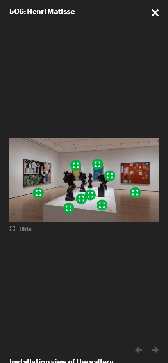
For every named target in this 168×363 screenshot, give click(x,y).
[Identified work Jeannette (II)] (102, 205)
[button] (155, 13)
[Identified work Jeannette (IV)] (81, 199)
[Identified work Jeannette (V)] (90, 195)
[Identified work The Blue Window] (98, 164)
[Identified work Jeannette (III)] (69, 208)
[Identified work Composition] (76, 166)
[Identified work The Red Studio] (135, 193)
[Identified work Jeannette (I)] (110, 176)
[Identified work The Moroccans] (38, 193)
